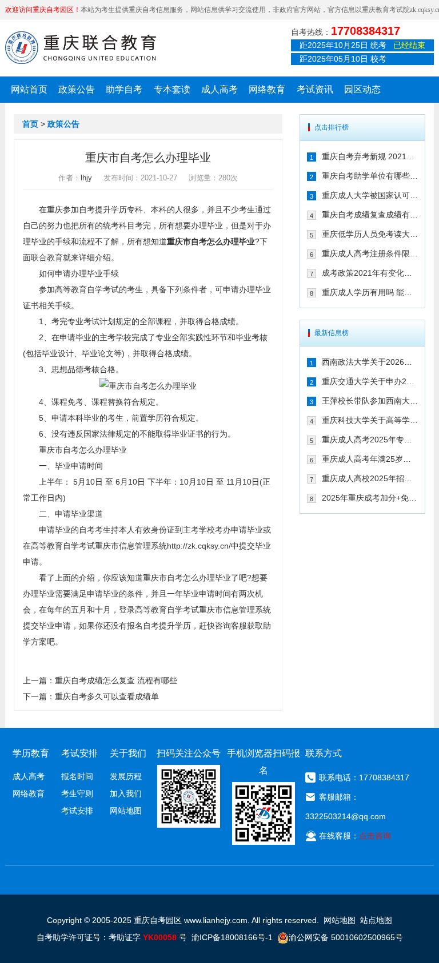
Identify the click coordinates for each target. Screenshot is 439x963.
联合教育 (47, 257)
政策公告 (76, 89)
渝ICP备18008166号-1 (232, 937)
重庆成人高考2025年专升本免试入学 (370, 439)
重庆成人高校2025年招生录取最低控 (370, 478)
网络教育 (267, 89)
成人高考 (219, 89)
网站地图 (126, 810)
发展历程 (126, 776)
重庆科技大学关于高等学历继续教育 (370, 420)
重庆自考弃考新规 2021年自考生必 (370, 156)
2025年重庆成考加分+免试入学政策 (370, 497)
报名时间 (77, 776)
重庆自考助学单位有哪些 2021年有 (370, 175)
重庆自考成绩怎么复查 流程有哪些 (116, 680)
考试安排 (77, 810)
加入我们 (126, 793)
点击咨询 (375, 835)
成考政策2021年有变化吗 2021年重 (370, 272)
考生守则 (77, 793)
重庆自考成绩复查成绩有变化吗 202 (370, 214)
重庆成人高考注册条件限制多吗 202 (370, 253)
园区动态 (362, 89)
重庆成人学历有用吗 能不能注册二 (370, 292)
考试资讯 (315, 89)
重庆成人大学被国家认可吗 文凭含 (370, 195)
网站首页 (29, 89)
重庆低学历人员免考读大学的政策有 (370, 234)
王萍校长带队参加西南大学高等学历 (370, 400)
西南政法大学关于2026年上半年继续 (370, 361)
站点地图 (376, 920)
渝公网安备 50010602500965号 (346, 937)
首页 (30, 123)
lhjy (86, 178)
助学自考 (124, 89)
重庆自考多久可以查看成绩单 (107, 696)
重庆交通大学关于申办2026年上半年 (370, 381)
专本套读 (172, 89)
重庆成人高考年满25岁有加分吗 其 (370, 459)
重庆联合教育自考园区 (80, 47)
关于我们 (128, 753)
